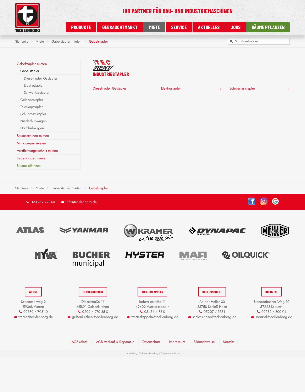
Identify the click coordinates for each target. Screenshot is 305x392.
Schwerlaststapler (242, 88)
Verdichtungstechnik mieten (37, 150)
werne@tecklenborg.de (35, 316)
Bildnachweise (204, 341)
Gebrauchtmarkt (120, 27)
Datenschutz (151, 341)
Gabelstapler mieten (32, 63)
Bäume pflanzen (268, 27)
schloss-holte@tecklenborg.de (214, 316)
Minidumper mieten (31, 143)
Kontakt (228, 341)
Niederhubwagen (33, 120)
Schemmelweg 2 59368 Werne (33, 304)
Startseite (21, 41)
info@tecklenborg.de (81, 201)
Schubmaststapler (33, 113)
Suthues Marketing (148, 353)
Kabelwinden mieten (32, 158)
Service (179, 27)
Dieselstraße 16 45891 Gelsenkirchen (93, 304)
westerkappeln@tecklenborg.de (154, 316)
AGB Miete (80, 341)
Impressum (177, 341)
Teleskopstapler (31, 106)
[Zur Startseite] (27, 30)
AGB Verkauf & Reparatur (115, 341)
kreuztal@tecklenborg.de (273, 316)
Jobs (235, 27)
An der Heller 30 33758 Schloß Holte (212, 304)
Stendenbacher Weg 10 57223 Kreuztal (271, 304)
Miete (154, 27)
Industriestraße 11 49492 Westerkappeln (152, 304)
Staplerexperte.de (170, 353)
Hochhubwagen (32, 127)
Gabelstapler (29, 70)
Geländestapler (31, 99)
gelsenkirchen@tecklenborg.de (95, 316)
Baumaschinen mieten (33, 135)
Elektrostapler (171, 88)
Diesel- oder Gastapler (109, 88)
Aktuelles (209, 27)
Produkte (81, 27)
